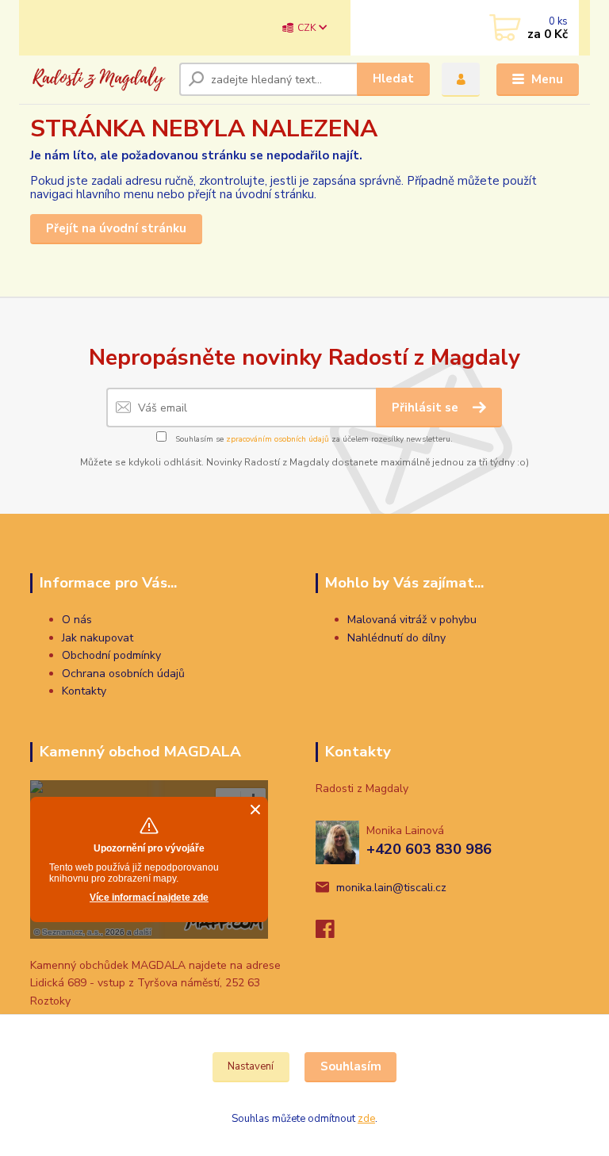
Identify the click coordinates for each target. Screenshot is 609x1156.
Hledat (393, 78)
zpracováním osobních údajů (277, 439)
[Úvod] (98, 79)
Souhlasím (350, 1066)
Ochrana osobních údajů (123, 673)
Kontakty (84, 691)
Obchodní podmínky (111, 655)
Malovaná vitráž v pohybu (412, 619)
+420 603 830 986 (429, 849)
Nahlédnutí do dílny (396, 637)
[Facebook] (332, 933)
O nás (77, 619)
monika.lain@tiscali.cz (391, 887)
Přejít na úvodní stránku (116, 228)
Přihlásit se (427, 407)
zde (366, 1119)
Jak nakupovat (97, 637)
